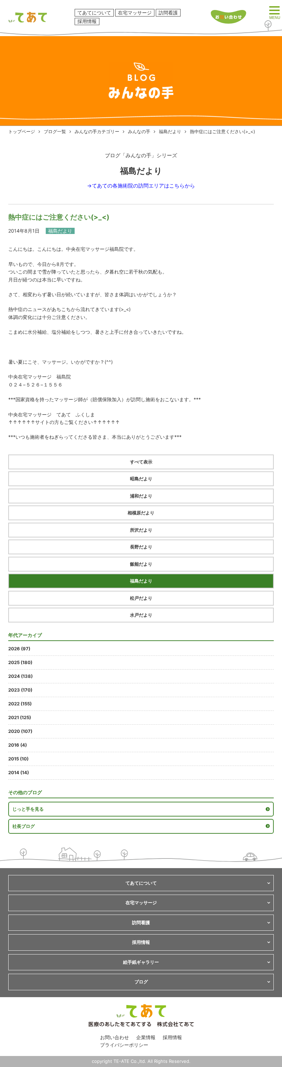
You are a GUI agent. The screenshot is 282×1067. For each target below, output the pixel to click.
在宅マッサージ (135, 12)
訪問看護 (168, 12)
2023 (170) (20, 690)
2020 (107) (20, 731)
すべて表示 (141, 462)
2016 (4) (17, 745)
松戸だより (141, 598)
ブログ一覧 (55, 131)
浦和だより (141, 496)
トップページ (21, 131)
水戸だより (141, 615)
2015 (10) (18, 758)
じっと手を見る (28, 809)
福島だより (170, 131)
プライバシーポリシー (124, 1045)
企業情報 (145, 1037)
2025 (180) (20, 662)
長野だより (141, 546)
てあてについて (94, 12)
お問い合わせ (114, 1037)
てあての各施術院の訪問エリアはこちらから (143, 186)
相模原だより (141, 512)
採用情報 (87, 21)
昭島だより (141, 478)
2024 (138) (20, 676)
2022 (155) (20, 703)
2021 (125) (19, 717)
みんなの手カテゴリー (97, 131)
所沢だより (141, 530)
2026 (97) (19, 648)
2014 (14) (18, 772)
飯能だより (141, 564)
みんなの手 (139, 131)
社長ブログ (23, 826)
